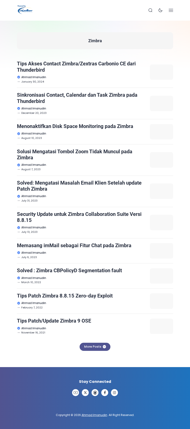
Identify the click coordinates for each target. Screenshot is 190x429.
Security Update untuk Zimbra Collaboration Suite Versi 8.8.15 (79, 217)
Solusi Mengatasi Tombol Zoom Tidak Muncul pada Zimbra (74, 154)
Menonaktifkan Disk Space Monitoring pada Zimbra (75, 126)
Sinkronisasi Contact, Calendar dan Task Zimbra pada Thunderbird (77, 98)
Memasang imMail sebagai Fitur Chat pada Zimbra (74, 245)
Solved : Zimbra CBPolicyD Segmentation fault (69, 270)
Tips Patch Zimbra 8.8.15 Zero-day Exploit (65, 296)
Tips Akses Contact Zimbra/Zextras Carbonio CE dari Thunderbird (76, 67)
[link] (75, 392)
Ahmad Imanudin (94, 415)
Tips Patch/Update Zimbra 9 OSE (54, 321)
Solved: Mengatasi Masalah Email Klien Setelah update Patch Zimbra (79, 186)
